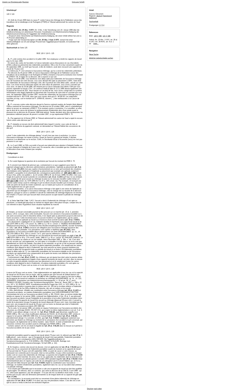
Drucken (25, 2)
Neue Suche (93, 54)
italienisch (93, 18)
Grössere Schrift (78, 2)
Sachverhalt (93, 21)
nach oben (98, 389)
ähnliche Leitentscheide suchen (101, 58)
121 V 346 (106, 36)
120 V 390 (98, 36)
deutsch (99, 16)
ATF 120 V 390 (70, 173)
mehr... (96, 44)
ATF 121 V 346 (12, 181)
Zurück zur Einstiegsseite (12, 2)
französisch (107, 16)
